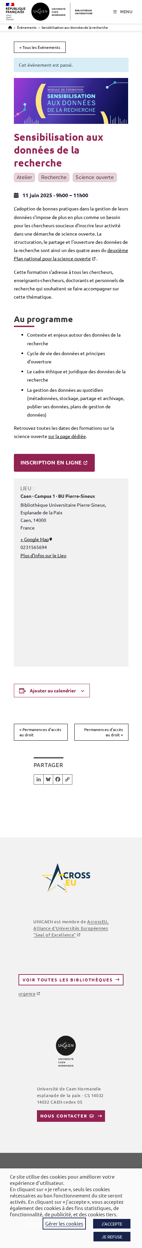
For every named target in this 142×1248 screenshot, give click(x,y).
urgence (26, 993)
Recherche (53, 177)
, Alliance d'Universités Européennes (70, 928)
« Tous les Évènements (39, 47)
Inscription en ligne (51, 462)
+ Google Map (34, 539)
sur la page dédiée (67, 436)
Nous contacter (64, 1116)
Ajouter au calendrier (53, 690)
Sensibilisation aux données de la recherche (75, 27)
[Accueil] (10, 27)
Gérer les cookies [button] (64, 1223)
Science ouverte (95, 177)
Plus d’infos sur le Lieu (43, 555)
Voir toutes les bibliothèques (67, 979)
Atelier (24, 177)
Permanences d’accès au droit (40, 732)
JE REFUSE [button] (112, 1236)
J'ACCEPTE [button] (111, 1224)
